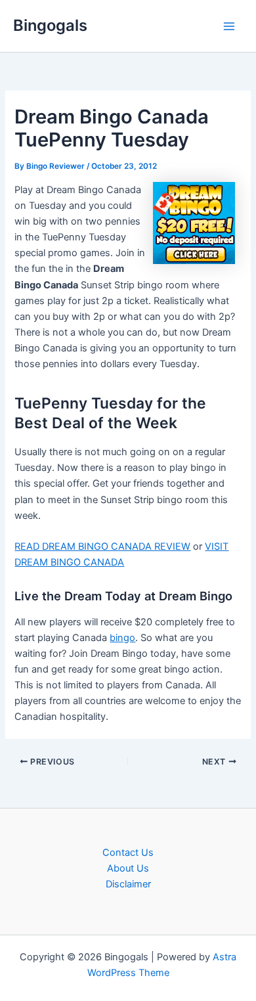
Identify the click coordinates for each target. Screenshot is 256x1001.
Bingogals (50, 25)
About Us (128, 868)
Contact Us (128, 852)
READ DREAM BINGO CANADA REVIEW (102, 546)
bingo (122, 638)
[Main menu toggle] (229, 26)
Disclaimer (128, 884)
